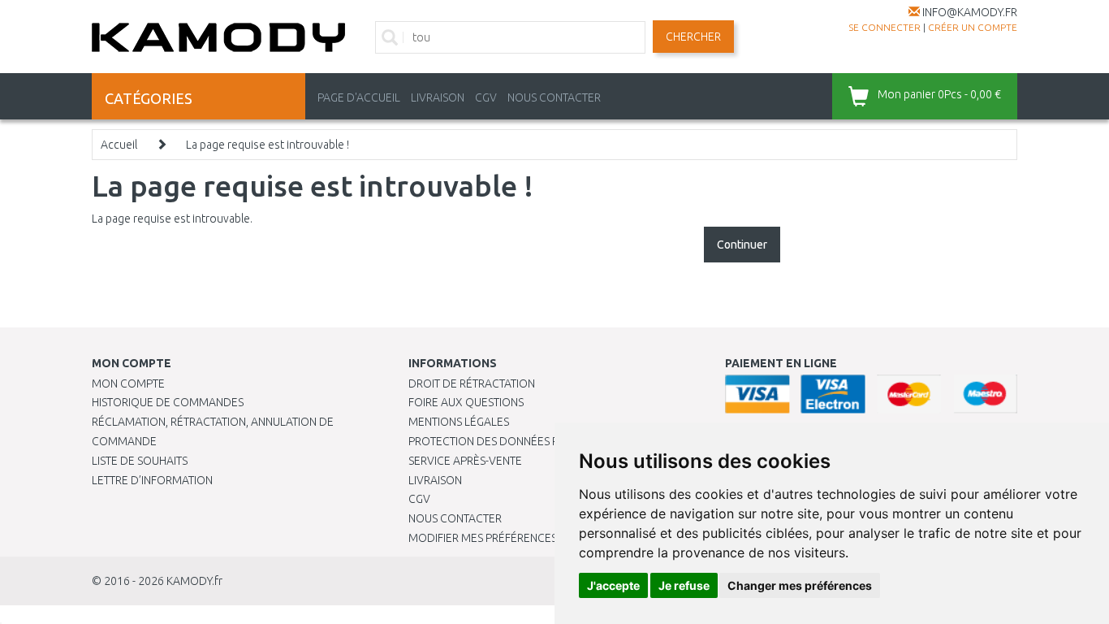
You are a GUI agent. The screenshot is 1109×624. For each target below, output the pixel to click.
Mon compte (128, 383)
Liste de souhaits (140, 460)
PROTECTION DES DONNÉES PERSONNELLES (519, 441)
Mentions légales (458, 421)
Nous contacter (455, 518)
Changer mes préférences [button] (799, 585)
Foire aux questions (466, 402)
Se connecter (884, 27)
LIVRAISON (437, 97)
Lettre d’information (152, 480)
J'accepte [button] (613, 585)
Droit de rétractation (471, 383)
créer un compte (972, 27)
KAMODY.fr (194, 580)
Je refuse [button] (684, 585)
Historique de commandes (168, 402)
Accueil (119, 144)
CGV (486, 97)
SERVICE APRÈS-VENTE (465, 460)
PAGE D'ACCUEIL (358, 97)
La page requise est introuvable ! (267, 144)
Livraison (435, 480)
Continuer (742, 244)
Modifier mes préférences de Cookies (515, 537)
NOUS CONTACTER (554, 97)
